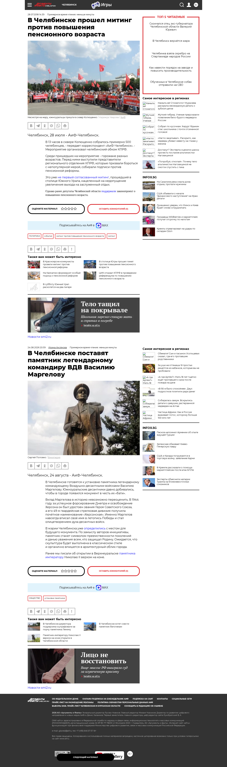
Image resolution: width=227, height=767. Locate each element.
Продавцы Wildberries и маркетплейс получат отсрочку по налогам (177, 218)
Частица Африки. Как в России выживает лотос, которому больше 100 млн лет (177, 415)
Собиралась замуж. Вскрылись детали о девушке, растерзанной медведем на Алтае (176, 403)
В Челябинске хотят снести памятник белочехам (114, 625)
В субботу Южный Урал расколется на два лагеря (57, 285)
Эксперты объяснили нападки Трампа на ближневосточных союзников (173, 482)
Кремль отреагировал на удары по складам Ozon (176, 229)
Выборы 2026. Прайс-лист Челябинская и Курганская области (86, 706)
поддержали (109, 191)
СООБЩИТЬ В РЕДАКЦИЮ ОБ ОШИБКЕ (143, 706)
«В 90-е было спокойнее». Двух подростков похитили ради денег (176, 390)
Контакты (162, 699)
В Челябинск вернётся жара (171, 40)
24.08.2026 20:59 (37, 347)
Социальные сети (182, 699)
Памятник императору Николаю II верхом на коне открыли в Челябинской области (62, 638)
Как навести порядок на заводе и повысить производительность (171, 69)
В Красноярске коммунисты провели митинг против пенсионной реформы (58, 264)
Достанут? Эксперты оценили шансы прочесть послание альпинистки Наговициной (178, 152)
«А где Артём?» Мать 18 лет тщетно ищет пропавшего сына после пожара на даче (177, 380)
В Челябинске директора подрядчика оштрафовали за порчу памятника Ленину (59, 626)
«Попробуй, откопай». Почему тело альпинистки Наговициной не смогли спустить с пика (177, 164)
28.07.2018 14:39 (36, 14)
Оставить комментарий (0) (113, 209)
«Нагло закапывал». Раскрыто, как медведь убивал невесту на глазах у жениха (178, 141)
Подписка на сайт (143, 699)
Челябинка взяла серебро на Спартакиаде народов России (171, 55)
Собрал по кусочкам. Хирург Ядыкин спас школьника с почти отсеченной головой (178, 129)
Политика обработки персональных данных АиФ (125, 702)
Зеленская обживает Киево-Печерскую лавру (172, 445)
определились (95, 528)
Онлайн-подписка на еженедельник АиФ (105, 699)
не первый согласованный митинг (83, 177)
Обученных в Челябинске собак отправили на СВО (171, 83)
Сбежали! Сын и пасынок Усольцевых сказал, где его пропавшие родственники (178, 356)
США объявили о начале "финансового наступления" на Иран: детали (177, 196)
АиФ (123, 117)
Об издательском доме (65, 699)
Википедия (54, 457)
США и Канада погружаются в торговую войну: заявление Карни (176, 457)
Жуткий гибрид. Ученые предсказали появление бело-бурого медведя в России (178, 117)
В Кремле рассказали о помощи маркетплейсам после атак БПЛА (175, 468)
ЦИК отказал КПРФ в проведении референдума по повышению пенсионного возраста (117, 276)
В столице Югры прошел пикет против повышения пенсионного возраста (117, 264)
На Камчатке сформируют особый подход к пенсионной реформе (62, 274)
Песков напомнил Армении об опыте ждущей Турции (177, 433)
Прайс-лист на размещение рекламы (72, 702)
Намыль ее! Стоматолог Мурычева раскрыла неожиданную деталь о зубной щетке (177, 106)
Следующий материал (85, 757)
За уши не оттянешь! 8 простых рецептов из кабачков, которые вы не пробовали (178, 368)
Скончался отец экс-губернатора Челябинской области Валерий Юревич (171, 26)
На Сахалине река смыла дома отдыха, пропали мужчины (173, 183)
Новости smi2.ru (39, 336)
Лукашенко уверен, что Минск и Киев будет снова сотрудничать (177, 206)
